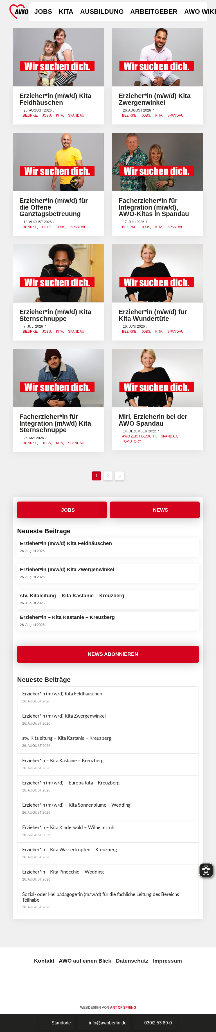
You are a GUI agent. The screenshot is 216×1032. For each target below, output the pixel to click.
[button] (108, 654)
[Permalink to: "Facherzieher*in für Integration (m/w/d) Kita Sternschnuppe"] (58, 378)
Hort (46, 227)
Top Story (131, 441)
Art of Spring (123, 1008)
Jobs (46, 115)
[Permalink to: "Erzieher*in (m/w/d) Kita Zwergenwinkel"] (157, 57)
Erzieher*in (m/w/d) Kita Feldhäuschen (55, 99)
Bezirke (30, 115)
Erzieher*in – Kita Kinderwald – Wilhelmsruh (68, 827)
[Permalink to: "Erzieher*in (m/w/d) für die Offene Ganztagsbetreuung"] (58, 162)
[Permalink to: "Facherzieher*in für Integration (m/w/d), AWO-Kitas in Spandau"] (157, 162)
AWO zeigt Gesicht (139, 436)
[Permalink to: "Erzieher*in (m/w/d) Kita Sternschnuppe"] (58, 273)
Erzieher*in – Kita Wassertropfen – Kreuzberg (69, 850)
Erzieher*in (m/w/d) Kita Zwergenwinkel (155, 99)
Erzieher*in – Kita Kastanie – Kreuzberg (63, 761)
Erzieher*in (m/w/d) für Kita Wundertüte (153, 315)
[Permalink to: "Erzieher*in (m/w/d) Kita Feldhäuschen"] (58, 57)
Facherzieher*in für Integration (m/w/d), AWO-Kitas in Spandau (154, 207)
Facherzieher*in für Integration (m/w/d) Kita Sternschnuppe (55, 423)
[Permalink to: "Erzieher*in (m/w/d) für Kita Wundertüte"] (157, 273)
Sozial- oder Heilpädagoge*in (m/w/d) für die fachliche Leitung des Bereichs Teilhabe (100, 897)
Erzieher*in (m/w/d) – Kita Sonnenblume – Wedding (76, 805)
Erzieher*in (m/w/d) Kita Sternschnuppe (55, 315)
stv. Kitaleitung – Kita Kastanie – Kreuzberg (66, 738)
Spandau (76, 115)
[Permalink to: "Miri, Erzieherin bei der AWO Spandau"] (157, 378)
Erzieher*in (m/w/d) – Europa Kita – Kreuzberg (71, 783)
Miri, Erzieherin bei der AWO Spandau (153, 420)
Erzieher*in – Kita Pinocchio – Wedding (63, 872)
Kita (59, 115)
